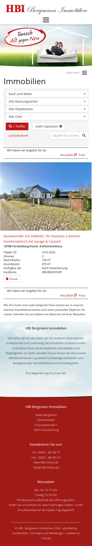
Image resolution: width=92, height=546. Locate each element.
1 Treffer (18, 126)
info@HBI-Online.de (46, 467)
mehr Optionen (47, 126)
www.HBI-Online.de (45, 462)
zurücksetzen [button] (19, 135)
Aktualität (67, 155)
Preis (82, 155)
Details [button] (13, 279)
